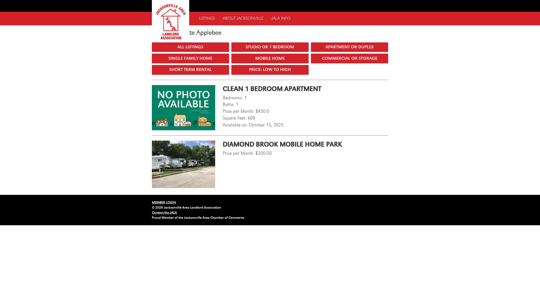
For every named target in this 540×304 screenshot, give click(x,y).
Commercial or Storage (349, 58)
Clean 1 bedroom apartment (272, 89)
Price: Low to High (270, 69)
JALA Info (280, 18)
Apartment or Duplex (349, 47)
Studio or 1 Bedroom (270, 47)
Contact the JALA (164, 212)
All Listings (190, 47)
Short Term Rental (190, 69)
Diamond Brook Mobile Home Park (282, 144)
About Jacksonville (243, 18)
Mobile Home (270, 58)
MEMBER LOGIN (164, 202)
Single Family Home (190, 58)
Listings (207, 18)
